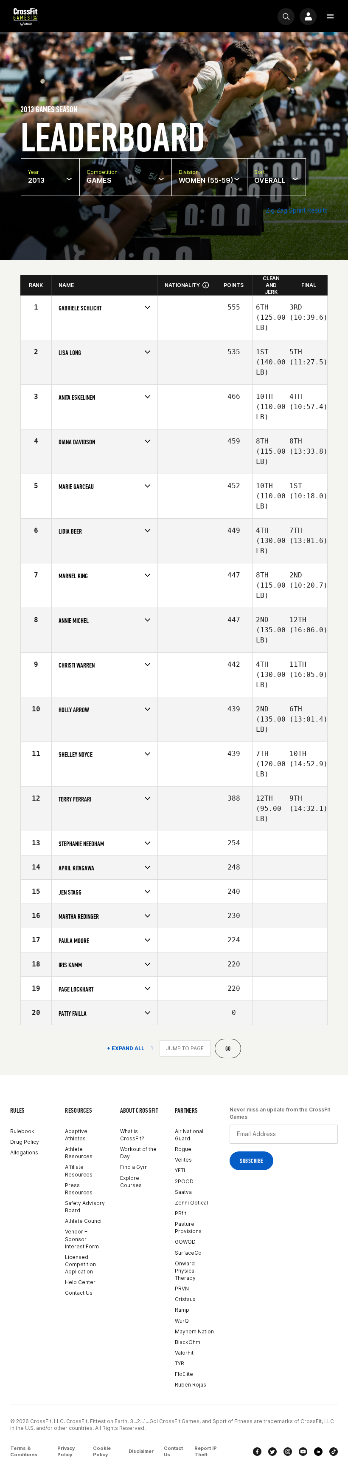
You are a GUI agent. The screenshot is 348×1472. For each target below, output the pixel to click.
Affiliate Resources (79, 1170)
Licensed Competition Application (80, 1264)
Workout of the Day (138, 1152)
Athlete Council (84, 1221)
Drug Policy (24, 1142)
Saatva (183, 1192)
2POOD (184, 1181)
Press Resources (79, 1189)
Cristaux (185, 1299)
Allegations (24, 1152)
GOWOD (185, 1242)
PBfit (180, 1213)
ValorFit (184, 1353)
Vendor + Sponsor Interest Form (82, 1238)
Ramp (182, 1310)
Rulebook (22, 1131)
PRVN (182, 1288)
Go (228, 1048)
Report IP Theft (205, 1451)
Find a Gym (134, 1167)
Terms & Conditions (23, 1451)
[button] (330, 16)
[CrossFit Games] (26, 16)
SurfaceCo (188, 1253)
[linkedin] (318, 1451)
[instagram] (287, 1451)
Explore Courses (131, 1181)
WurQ (182, 1321)
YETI (180, 1170)
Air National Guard (189, 1135)
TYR (179, 1363)
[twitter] (272, 1451)
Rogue (183, 1149)
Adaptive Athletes (76, 1135)
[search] (286, 16)
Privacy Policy (66, 1451)
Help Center (80, 1282)
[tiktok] (333, 1451)
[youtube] (303, 1451)
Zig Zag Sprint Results (297, 210)
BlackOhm (187, 1342)
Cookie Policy (102, 1451)
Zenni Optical (191, 1202)
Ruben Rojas (190, 1384)
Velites (183, 1160)
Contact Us (79, 1293)
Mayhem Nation (194, 1331)
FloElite (184, 1374)
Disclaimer (141, 1451)
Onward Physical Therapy (185, 1270)
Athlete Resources (79, 1152)
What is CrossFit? (132, 1135)
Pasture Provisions (188, 1227)
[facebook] (257, 1451)
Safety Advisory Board (85, 1206)
